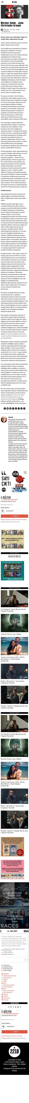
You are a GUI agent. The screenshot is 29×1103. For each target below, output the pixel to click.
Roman (17, 29)
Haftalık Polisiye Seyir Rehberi (11, 634)
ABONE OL (16, 516)
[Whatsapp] (19, 408)
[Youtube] (18, 1007)
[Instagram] (9, 1007)
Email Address (5, 507)
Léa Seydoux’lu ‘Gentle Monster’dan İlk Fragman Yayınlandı (13, 610)
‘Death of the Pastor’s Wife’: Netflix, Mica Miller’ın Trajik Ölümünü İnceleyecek (13, 659)
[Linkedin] (16, 408)
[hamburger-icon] (25, 960)
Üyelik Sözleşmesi (6, 519)
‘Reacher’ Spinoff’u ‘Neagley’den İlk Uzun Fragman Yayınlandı (14, 707)
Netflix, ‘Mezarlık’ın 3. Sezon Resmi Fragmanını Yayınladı (12, 682)
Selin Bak (10, 417)
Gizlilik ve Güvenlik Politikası (19, 519)
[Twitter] (10, 408)
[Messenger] (7, 408)
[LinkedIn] (16, 1007)
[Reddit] (21, 408)
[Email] (24, 408)
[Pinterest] (13, 408)
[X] (11, 1007)
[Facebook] (5, 408)
